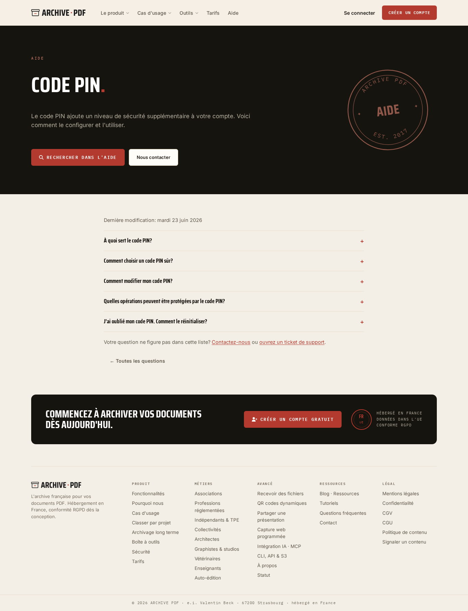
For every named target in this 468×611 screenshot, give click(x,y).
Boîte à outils (146, 542)
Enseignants (208, 568)
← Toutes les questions (137, 361)
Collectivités (208, 529)
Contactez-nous (231, 342)
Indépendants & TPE (217, 520)
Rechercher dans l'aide (82, 157)
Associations (208, 493)
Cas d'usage (151, 13)
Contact (328, 522)
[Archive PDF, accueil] (77, 485)
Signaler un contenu (404, 542)
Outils (186, 13)
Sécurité (141, 551)
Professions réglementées (209, 506)
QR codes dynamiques (282, 503)
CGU (387, 522)
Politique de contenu (404, 532)
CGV (387, 513)
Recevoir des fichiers (280, 493)
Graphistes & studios (217, 549)
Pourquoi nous (147, 503)
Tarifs (213, 13)
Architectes (207, 539)
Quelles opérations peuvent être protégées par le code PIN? (164, 301)
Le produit (112, 13)
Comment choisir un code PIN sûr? (138, 260)
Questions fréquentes (343, 513)
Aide (233, 13)
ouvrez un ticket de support (291, 342)
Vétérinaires (207, 558)
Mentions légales (400, 493)
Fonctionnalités (148, 493)
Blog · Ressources (339, 493)
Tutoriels (329, 503)
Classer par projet (151, 522)
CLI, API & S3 (272, 556)
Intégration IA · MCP (279, 546)
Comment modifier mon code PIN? (138, 280)
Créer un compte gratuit (297, 419)
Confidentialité (398, 503)
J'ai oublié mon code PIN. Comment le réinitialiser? (155, 321)
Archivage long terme (155, 532)
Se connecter (359, 13)
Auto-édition (208, 578)
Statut (263, 575)
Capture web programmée (271, 533)
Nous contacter (153, 157)
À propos (267, 565)
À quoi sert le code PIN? (128, 240)
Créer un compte (409, 12)
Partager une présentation (271, 516)
